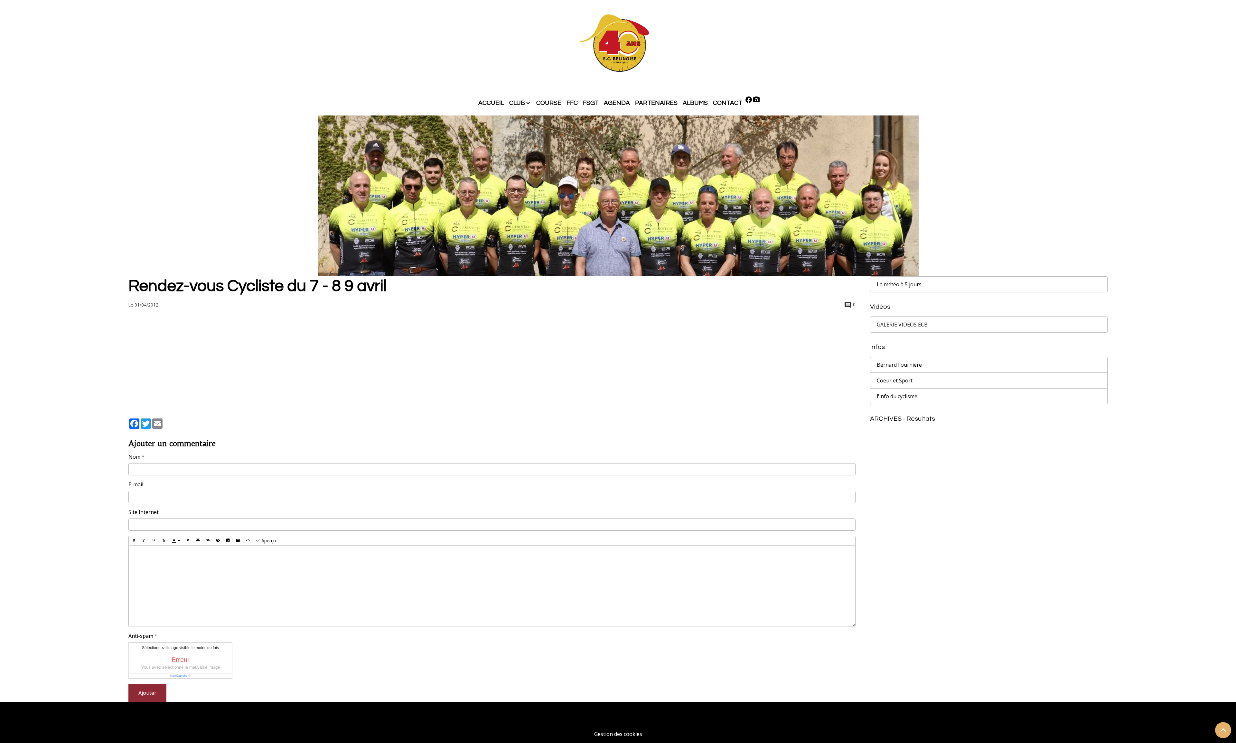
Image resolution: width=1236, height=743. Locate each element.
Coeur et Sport (895, 380)
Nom (134, 456)
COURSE (548, 103)
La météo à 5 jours (899, 284)
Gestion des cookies (618, 734)
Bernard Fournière (899, 364)
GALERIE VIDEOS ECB (902, 324)
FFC (572, 103)
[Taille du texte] (164, 540)
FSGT (591, 103)
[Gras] (134, 540)
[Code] (248, 540)
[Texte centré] (198, 540)
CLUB (517, 103)
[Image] (228, 540)
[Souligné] (154, 540)
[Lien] (208, 540)
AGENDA (617, 103)
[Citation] (188, 540)
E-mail (135, 484)
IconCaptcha (178, 675)
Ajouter (147, 692)
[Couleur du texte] (176, 540)
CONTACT (727, 103)
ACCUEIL (491, 103)
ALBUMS (695, 103)
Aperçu (268, 540)
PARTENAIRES (656, 103)
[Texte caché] (218, 540)
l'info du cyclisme (897, 396)
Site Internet (143, 512)
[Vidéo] (238, 540)
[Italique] (144, 540)
